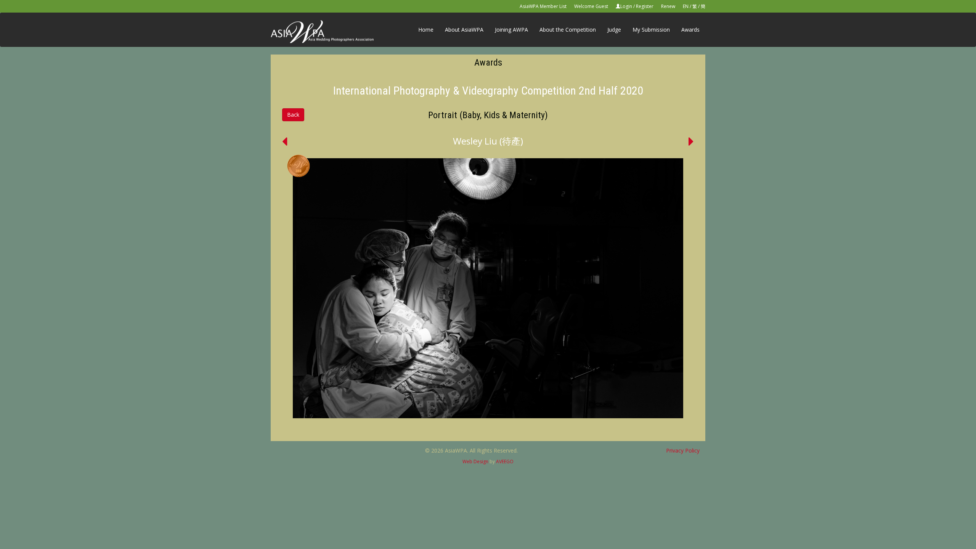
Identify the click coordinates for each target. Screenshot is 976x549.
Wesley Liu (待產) (488, 141)
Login (626, 6)
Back (293, 114)
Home (425, 29)
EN (686, 6)
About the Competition (567, 29)
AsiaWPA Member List (543, 6)
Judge (614, 29)
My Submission (651, 29)
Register (644, 6)
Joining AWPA (511, 29)
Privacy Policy (683, 450)
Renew (668, 6)
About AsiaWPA (464, 29)
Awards (690, 29)
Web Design (475, 461)
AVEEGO (505, 461)
